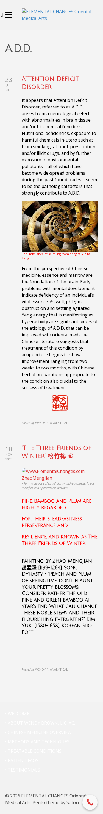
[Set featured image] (60, 474)
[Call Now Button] (90, 802)
